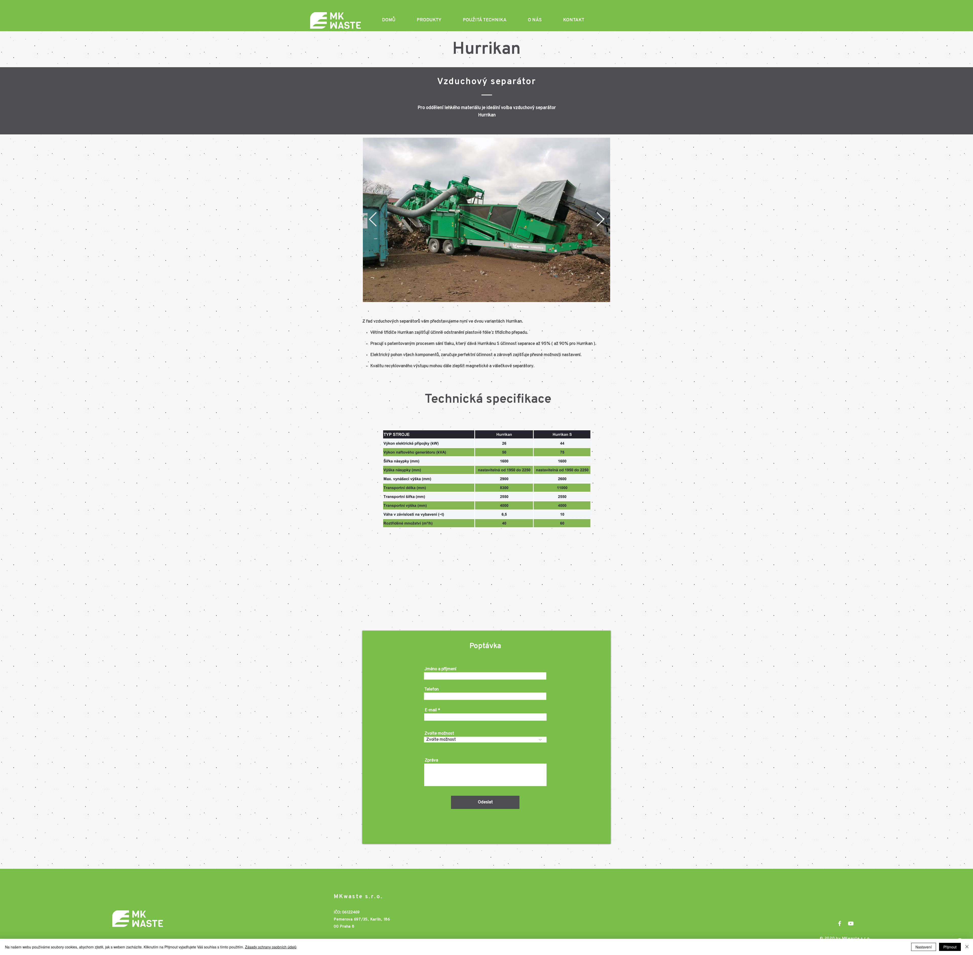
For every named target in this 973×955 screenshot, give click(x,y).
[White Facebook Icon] (839, 923)
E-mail (431, 710)
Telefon (431, 689)
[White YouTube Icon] (850, 923)
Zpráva (431, 760)
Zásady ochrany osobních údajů (270, 946)
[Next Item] (600, 219)
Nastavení (923, 946)
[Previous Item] (372, 219)
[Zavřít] (967, 947)
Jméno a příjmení (440, 669)
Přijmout (950, 946)
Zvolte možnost (439, 733)
